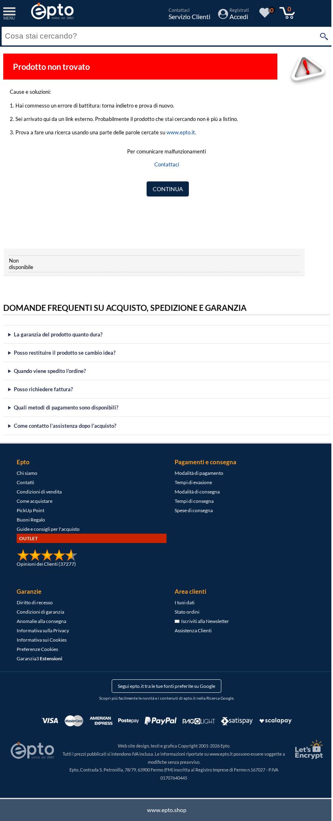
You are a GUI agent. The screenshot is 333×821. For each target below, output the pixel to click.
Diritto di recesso (34, 602)
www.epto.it (180, 132)
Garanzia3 (39, 658)
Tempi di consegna (191, 501)
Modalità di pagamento (196, 473)
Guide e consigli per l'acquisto (47, 529)
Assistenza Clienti (190, 630)
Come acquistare (34, 501)
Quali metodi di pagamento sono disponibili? (66, 407)
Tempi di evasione (190, 482)
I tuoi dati (182, 602)
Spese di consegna (191, 510)
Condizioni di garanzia (40, 611)
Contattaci (166, 164)
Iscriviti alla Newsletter (201, 621)
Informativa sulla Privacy (42, 630)
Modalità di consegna (194, 491)
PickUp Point (30, 510)
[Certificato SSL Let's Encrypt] (302, 749)
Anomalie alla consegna (41, 621)
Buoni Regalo (30, 519)
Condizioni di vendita (38, 491)
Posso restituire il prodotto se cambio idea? (64, 352)
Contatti (25, 482)
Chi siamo (26, 473)
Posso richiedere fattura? (43, 389)
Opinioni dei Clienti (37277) (46, 564)
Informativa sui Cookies (41, 639)
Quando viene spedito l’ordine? (50, 371)
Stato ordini (184, 611)
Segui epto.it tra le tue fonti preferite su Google (163, 686)
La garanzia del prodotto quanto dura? (58, 334)
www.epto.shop (163, 809)
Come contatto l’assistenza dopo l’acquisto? (65, 425)
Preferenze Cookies (37, 649)
